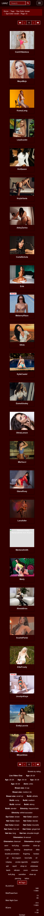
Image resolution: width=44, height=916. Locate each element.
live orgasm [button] (16, 858)
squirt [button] (14, 866)
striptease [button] (34, 866)
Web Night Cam (12, 900)
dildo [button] (38, 849)
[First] (20, 23)
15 (29, 22)
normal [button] (15, 804)
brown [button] (13, 816)
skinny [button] (29, 804)
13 (37, 895)
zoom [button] (25, 870)
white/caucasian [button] (22, 812)
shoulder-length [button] (29, 833)
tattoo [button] (27, 878)
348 (37, 888)
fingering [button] (26, 853)
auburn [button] (30, 816)
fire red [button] (11, 829)
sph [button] (7, 866)
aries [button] (28, 783)
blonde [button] (30, 821)
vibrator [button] (17, 870)
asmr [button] (6, 845)
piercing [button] (18, 878)
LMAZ (5, 3)
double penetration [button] (12, 853)
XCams (8, 907)
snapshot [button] (34, 862)
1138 (36, 912)
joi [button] (7, 858)
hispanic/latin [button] (29, 808)
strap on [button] (23, 866)
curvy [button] (14, 800)
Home (6, 11)
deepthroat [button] (28, 849)
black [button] (13, 821)
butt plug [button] (15, 845)
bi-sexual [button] (22, 837)
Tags (12, 11)
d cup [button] (22, 788)
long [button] (10, 833)
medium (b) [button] (22, 792)
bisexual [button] (12, 841)
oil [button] (36, 858)
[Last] (37, 23)
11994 (36, 890)
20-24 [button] (30, 775)
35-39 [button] (34, 779)
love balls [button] (28, 858)
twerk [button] (8, 870)
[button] (16, 775)
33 (37, 910)
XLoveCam (10, 886)
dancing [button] (17, 849)
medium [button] (29, 800)
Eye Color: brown (23, 11)
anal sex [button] (34, 870)
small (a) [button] (14, 796)
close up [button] (36, 845)
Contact (22, 915)
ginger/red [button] (31, 829)
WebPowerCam (12, 893)
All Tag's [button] (22, 882)
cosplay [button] (7, 849)
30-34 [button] (22, 779)
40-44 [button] (15, 783)
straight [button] (32, 841)
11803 (36, 905)
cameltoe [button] (25, 845)
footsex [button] (36, 853)
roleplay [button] (9, 862)
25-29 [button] (9, 779)
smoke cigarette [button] (21, 862)
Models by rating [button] (34, 771)
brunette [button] (31, 825)
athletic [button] (32, 796)
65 (37, 898)
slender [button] (10, 808)
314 (37, 902)
